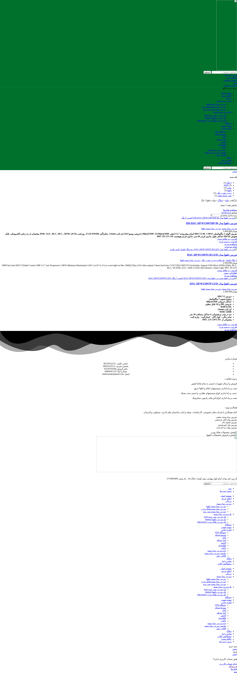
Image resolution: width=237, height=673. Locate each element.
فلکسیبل (222, 144)
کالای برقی (221, 155)
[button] (228, 241)
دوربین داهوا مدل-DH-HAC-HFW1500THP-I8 (211, 223)
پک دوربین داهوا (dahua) (215, 118)
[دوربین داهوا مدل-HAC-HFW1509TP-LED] (192, 278)
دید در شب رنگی (224, 193)
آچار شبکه (221, 139)
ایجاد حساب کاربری (228, 664)
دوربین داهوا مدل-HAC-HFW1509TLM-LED (212, 254)
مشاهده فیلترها (230, 210)
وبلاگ (220, 200)
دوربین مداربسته (229, 228)
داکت (223, 147)
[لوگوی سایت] (226, 69)
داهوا (229, 190)
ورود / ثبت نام (225, 641)
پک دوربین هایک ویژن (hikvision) (211, 120)
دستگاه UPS (220, 131)
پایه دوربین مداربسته (217, 150)
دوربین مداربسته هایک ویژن (213, 107)
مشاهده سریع (231, 244)
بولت (229, 188)
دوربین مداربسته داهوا (216, 104)
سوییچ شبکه (220, 134)
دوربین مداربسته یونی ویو (214, 109)
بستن (234, 171)
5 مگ (229, 183)
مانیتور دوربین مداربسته (215, 152)
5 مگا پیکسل (231, 260)
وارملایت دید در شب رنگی (213, 260)
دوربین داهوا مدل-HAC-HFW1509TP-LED (213, 283)
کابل (224, 137)
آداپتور (223, 142)
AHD (226, 185)
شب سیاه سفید (225, 195)
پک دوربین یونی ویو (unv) (215, 115)
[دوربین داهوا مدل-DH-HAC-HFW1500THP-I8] (209, 218)
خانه (227, 200)
